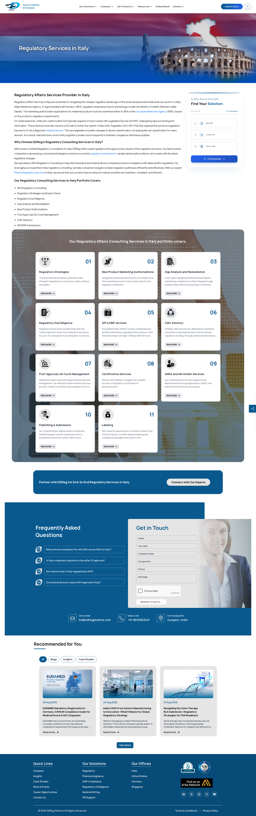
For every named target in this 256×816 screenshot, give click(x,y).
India (134, 770)
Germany (137, 781)
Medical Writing (91, 792)
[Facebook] (207, 794)
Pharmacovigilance (93, 776)
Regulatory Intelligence (95, 786)
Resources (143, 6)
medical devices (54, 130)
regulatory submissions (103, 153)
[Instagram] (199, 794)
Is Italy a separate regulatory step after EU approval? (75, 560)
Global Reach (163, 6)
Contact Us (39, 797)
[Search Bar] (247, 6)
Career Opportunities (45, 792)
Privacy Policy (210, 810)
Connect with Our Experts (188, 482)
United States (139, 776)
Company (38, 770)
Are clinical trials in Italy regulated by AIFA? (69, 571)
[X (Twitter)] (191, 794)
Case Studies (86, 659)
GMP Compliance (91, 781)
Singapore (137, 786)
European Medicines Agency (151, 111)
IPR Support (88, 797)
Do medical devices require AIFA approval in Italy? (73, 582)
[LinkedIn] (184, 794)
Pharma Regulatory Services (29, 172)
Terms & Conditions (186, 810)
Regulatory (88, 770)
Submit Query (232, 6)
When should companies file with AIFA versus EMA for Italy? (78, 549)
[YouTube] (214, 794)
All (43, 659)
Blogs (54, 659)
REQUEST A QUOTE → (151, 601)
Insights (67, 659)
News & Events (41, 786)
